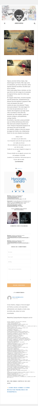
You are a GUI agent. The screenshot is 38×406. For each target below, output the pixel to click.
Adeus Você (12, 48)
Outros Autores (13, 33)
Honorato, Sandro (19, 180)
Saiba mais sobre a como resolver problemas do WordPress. (18, 390)
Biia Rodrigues (17, 297)
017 (18, 186)
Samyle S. (19, 168)
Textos (22, 33)
